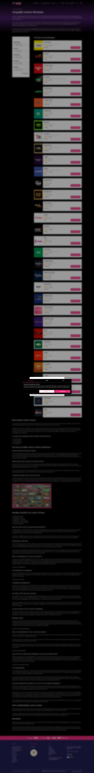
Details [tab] (47, 380)
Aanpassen (46, 391)
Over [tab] (63, 380)
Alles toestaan (62, 391)
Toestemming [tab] (30, 380)
